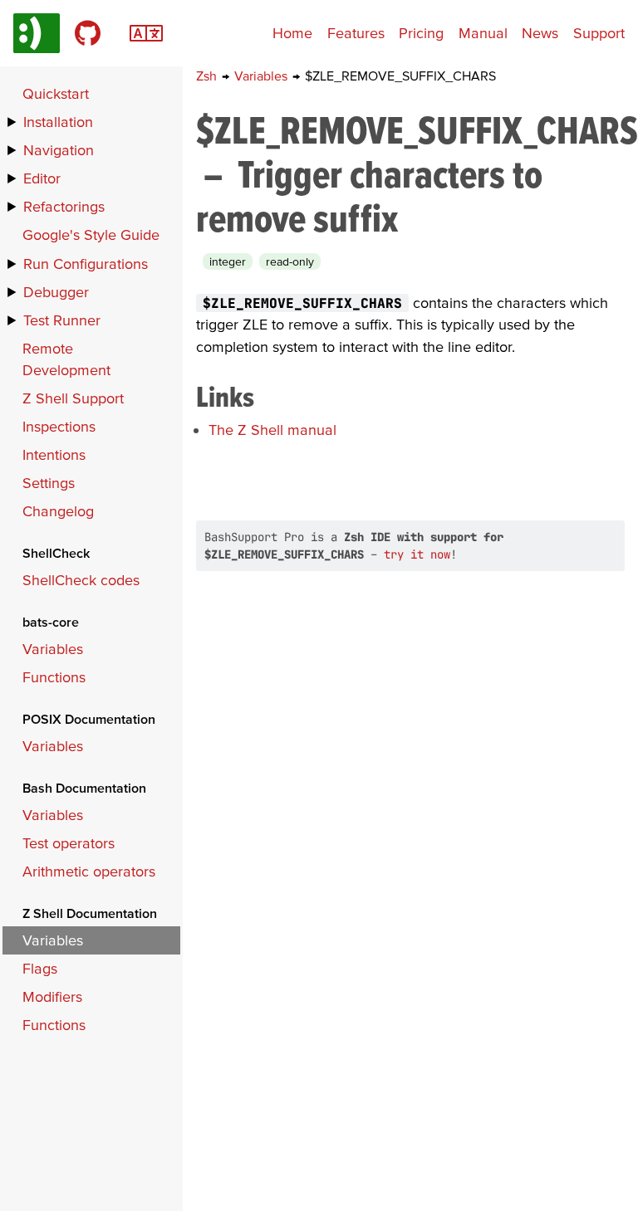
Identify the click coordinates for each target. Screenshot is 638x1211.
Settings (48, 482)
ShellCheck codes (81, 579)
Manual (483, 33)
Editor (42, 178)
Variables (262, 75)
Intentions (54, 454)
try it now (417, 554)
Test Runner (62, 320)
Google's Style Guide (91, 234)
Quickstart (55, 93)
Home (292, 33)
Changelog (58, 511)
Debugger (56, 291)
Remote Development (66, 358)
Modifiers (52, 996)
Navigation (58, 150)
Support (599, 33)
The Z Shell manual (272, 429)
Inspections (59, 426)
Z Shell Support (73, 398)
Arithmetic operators (88, 871)
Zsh (208, 75)
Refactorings (64, 206)
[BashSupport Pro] (36, 33)
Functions (54, 677)
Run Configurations (85, 263)
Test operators (68, 843)
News (540, 33)
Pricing (421, 33)
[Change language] (146, 31)
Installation (58, 121)
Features (356, 33)
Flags (39, 968)
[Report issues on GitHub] (88, 33)
